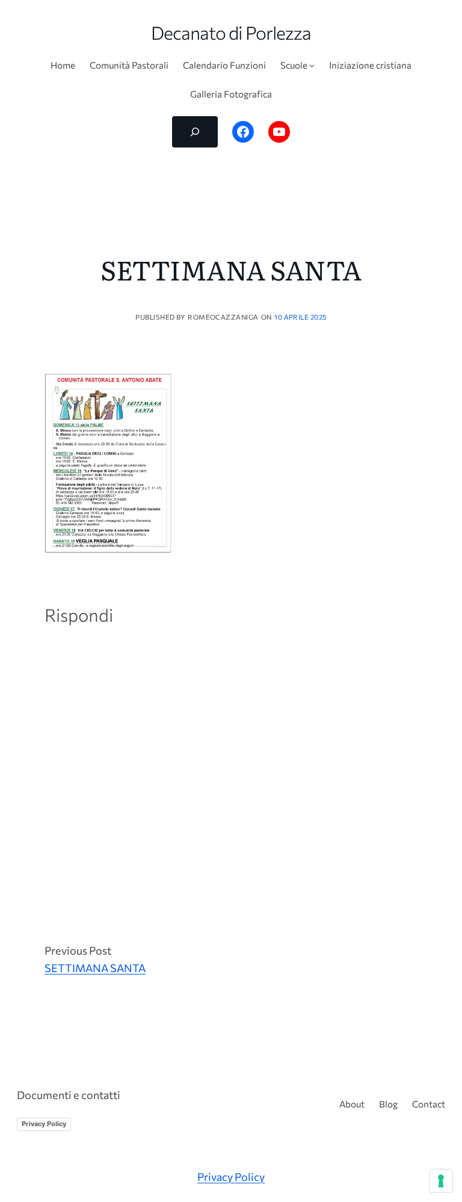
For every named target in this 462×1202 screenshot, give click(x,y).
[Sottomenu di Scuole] (312, 65)
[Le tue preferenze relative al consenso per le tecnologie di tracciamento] (441, 1180)
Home (63, 65)
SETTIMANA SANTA (95, 967)
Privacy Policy (44, 1124)
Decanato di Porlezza (231, 32)
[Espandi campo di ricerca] (195, 131)
